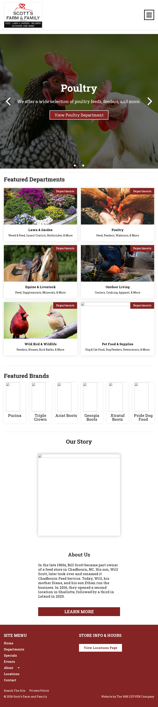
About (8, 668)
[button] (8, 101)
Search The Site (14, 690)
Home (8, 643)
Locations (11, 674)
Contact (10, 680)
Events (9, 662)
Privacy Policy (39, 690)
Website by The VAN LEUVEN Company (127, 696)
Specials (10, 655)
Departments (14, 649)
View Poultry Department (79, 114)
